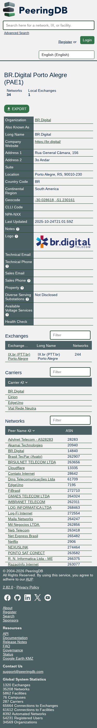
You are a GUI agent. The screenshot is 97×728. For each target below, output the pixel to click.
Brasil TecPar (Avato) (25, 456)
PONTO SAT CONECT (26, 553)
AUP (29, 579)
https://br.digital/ (48, 142)
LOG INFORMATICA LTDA (29, 507)
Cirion (13, 397)
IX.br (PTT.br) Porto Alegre (19, 356)
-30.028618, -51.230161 (55, 200)
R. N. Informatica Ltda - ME (30, 559)
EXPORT (17, 109)
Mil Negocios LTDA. (24, 524)
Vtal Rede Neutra (22, 408)
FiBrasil (14, 490)
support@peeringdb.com (23, 671)
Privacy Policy (28, 587)
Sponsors (10, 620)
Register (65, 41)
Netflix (13, 541)
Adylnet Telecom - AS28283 (30, 439)
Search (8, 616)
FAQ (6, 646)
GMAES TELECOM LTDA (29, 496)
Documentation (15, 638)
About (7, 608)
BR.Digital (43, 120)
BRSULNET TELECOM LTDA (32, 462)
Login (87, 40)
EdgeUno (15, 402)
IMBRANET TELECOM (26, 502)
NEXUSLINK (18, 547)
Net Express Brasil (23, 536)
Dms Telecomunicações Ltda (31, 479)
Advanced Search (16, 33)
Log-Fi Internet (20, 513)
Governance (13, 650)
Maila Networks (20, 519)
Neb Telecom (18, 530)
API (6, 634)
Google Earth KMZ (18, 658)
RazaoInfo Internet (23, 564)
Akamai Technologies (25, 445)
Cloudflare (16, 468)
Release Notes (15, 642)
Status (8, 654)
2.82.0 (8, 587)
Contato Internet (21, 473)
